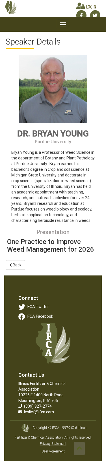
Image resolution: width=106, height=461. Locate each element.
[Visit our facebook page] (81, 15)
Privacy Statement (53, 444)
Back (16, 265)
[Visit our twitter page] (95, 15)
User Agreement (53, 451)
